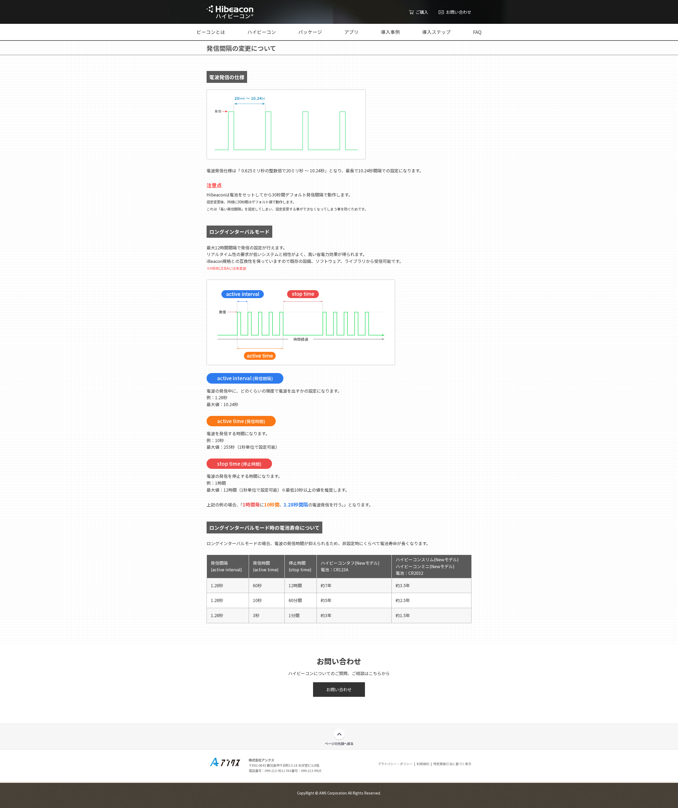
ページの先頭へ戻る (339, 737)
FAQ (477, 32)
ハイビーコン (261, 32)
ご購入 (422, 12)
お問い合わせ (458, 12)
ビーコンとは (211, 32)
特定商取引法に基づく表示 (452, 763)
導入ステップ (436, 32)
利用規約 (423, 763)
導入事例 (390, 32)
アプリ (351, 32)
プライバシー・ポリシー (395, 763)
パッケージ (310, 32)
